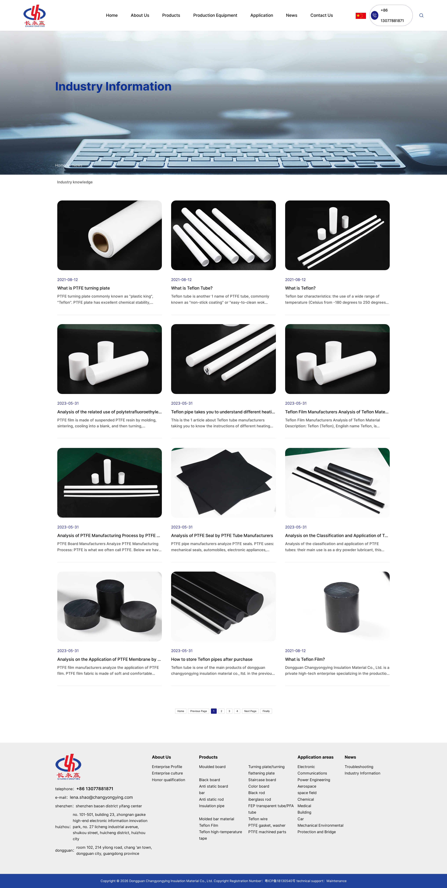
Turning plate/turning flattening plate (266, 769)
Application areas (316, 757)
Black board (209, 779)
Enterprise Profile (167, 766)
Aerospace (307, 786)
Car (301, 819)
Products (171, 15)
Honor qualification (168, 779)
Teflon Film (208, 825)
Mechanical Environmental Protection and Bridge (320, 828)
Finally (266, 711)
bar (202, 792)
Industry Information (362, 773)
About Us (140, 15)
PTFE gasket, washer (266, 825)
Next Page (250, 711)
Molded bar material (216, 819)
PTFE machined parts (267, 831)
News (291, 15)
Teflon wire (258, 819)
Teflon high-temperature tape (220, 835)
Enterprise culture (167, 773)
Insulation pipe (211, 805)
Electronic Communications (312, 769)
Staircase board (262, 779)
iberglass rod (259, 799)
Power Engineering (314, 779)
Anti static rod (211, 799)
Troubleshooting (359, 766)
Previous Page (198, 711)
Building (304, 812)
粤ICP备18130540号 (280, 881)
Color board (258, 786)
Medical (304, 805)
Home (112, 15)
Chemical (306, 799)
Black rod (256, 792)
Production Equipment (215, 15)
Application (261, 15)
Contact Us (321, 15)
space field (307, 792)
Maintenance (337, 881)
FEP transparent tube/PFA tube (271, 808)
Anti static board (213, 786)
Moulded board (212, 766)
